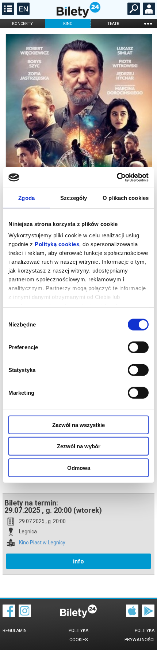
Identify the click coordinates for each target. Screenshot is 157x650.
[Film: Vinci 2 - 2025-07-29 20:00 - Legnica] (78, 143)
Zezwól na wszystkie (78, 424)
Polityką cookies (57, 244)
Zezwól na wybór (78, 446)
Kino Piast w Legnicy (42, 542)
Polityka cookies (78, 635)
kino (68, 23)
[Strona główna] (78, 16)
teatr (113, 23)
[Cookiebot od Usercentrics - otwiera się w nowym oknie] (117, 177)
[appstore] (132, 615)
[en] (22, 13)
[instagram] (25, 615)
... (147, 23)
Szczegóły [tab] (73, 197)
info (78, 561)
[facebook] (9, 615)
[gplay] (148, 615)
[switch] (138, 347)
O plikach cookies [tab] (126, 197)
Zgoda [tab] (26, 197)
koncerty (22, 23)
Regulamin (15, 630)
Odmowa (78, 467)
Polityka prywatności (139, 635)
